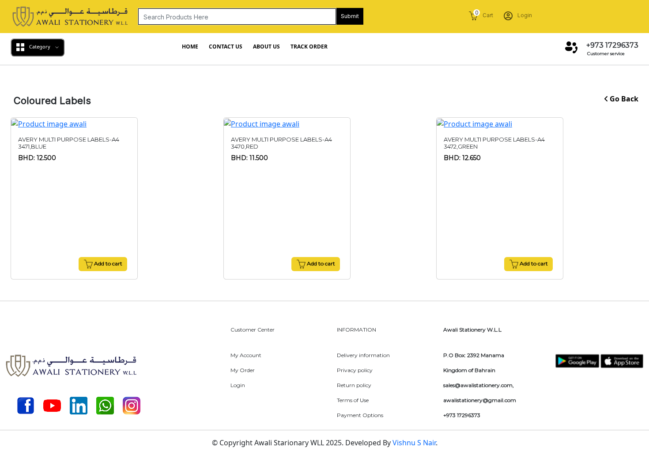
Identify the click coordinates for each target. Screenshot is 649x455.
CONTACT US (225, 46)
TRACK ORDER (309, 46)
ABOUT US (266, 46)
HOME (190, 46)
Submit (350, 16)
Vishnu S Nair (414, 443)
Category (40, 46)
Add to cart (107, 263)
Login (524, 15)
